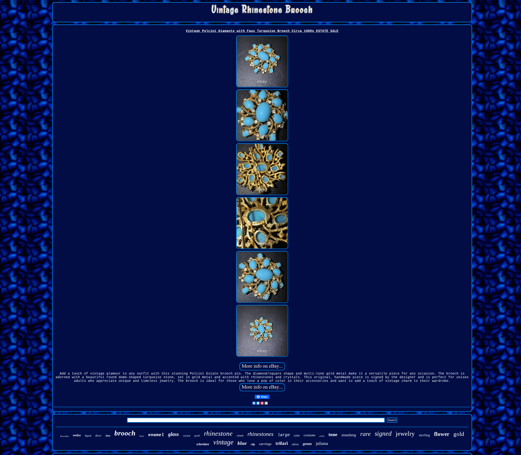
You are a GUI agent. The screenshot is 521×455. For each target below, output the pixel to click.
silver (295, 444)
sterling (424, 435)
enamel (156, 435)
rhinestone (218, 433)
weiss (77, 435)
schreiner (202, 444)
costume (309, 435)
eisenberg (348, 435)
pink (322, 436)
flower (441, 434)
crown (240, 435)
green (307, 444)
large (284, 435)
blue (242, 443)
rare (365, 433)
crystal (186, 435)
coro (297, 435)
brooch (124, 433)
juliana (322, 443)
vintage (223, 442)
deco (98, 435)
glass (173, 434)
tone (332, 434)
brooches (64, 436)
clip (253, 444)
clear (107, 435)
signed (383, 433)
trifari (282, 443)
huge (141, 435)
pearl (197, 435)
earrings (265, 444)
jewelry (405, 433)
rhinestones (260, 434)
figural (88, 435)
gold (458, 434)
